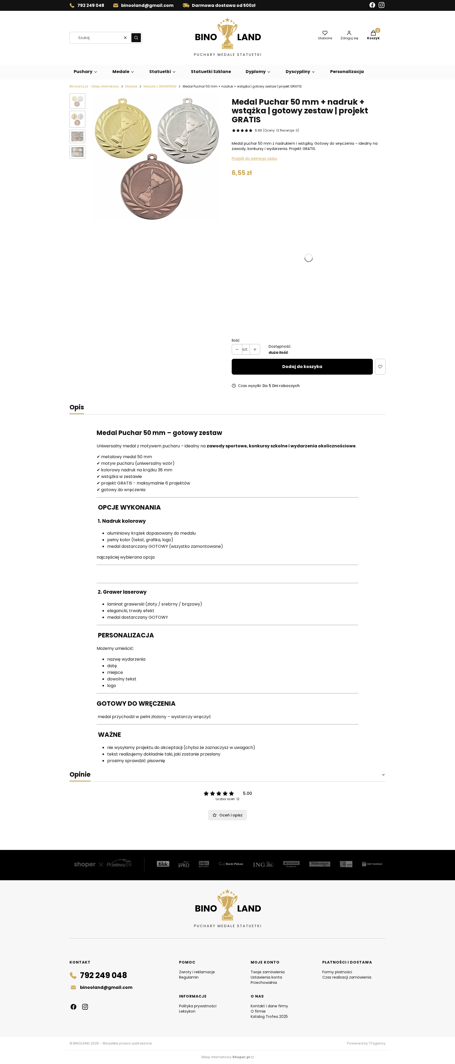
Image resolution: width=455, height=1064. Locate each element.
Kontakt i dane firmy (269, 1006)
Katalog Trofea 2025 (269, 1016)
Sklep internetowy (225, 1057)
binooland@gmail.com (147, 5)
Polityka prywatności (197, 1006)
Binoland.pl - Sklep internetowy (94, 86)
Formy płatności (337, 972)
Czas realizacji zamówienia (346, 977)
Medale (131, 86)
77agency (377, 1043)
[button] (136, 37)
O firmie (258, 1011)
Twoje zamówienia (268, 972)
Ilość (236, 340)
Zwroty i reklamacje (197, 972)
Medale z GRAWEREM (160, 86)
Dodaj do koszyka (302, 367)
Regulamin (189, 977)
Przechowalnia (264, 982)
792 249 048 (90, 5)
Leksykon (187, 1011)
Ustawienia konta (266, 977)
